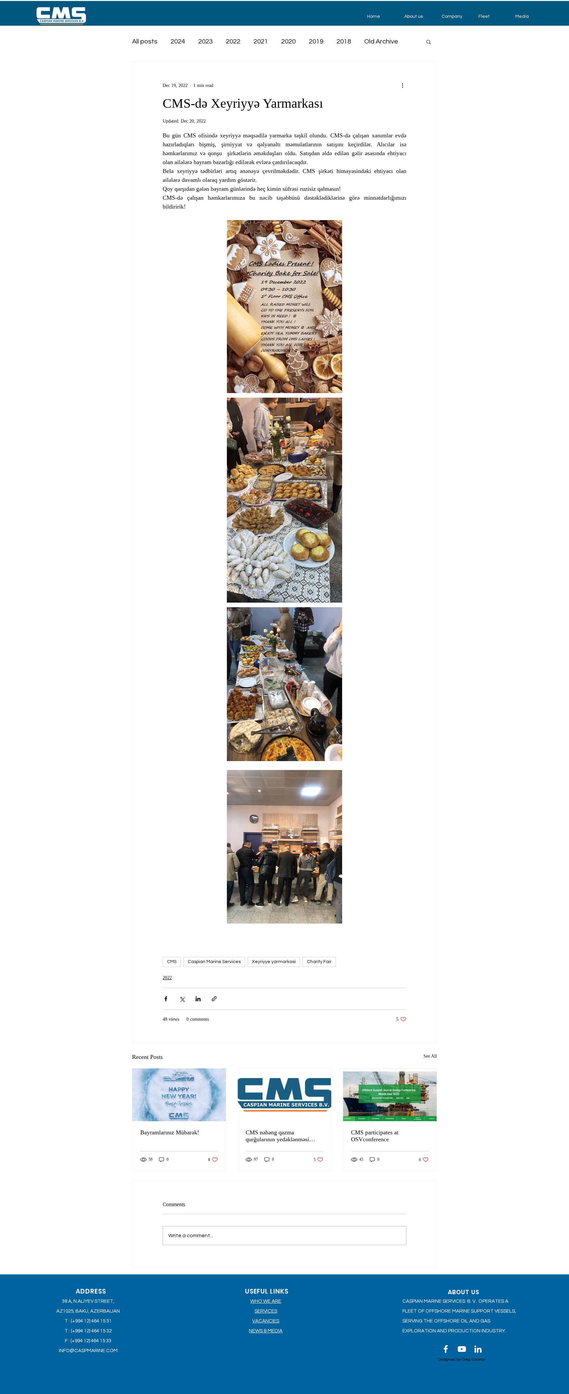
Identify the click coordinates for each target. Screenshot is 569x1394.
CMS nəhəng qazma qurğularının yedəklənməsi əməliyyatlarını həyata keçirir (281, 1136)
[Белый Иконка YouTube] (462, 1349)
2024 (178, 41)
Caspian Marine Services (214, 961)
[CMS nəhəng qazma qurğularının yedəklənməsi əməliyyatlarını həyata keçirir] (284, 1094)
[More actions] (402, 85)
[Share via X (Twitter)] (182, 999)
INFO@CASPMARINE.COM (88, 1350)
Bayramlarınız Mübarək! (169, 1132)
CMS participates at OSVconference (374, 1136)
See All (430, 1056)
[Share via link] (214, 999)
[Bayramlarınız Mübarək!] (179, 1094)
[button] (418, 16)
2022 (233, 41)
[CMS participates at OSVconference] (390, 1094)
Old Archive (381, 41)
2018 (344, 41)
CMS (171, 961)
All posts (144, 41)
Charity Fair (319, 961)
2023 (205, 41)
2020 (288, 41)
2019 (316, 41)
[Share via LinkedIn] (198, 999)
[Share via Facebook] (166, 999)
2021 (261, 41)
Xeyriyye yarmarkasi (274, 961)
